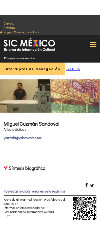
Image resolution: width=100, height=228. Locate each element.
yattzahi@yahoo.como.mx (23, 137)
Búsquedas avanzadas (19, 58)
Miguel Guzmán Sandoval (21, 32)
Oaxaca (9, 23)
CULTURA (73, 68)
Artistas (9, 27)
